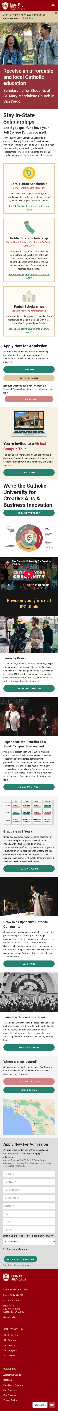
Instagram (12, 1350)
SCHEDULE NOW (29, 399)
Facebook (12, 1340)
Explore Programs (29, 378)
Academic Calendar (12, 1375)
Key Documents (10, 1395)
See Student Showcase (29, 688)
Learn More (29, 963)
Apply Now (29, 369)
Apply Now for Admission (20, 1259)
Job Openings (10, 1390)
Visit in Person (29, 1090)
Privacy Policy (10, 1400)
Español (52, 27)
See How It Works (29, 868)
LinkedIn (11, 1355)
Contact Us (12, 1335)
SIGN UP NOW (28, 472)
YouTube (11, 1345)
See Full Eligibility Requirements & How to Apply (29, 208)
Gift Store (7, 1380)
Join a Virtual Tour (29, 787)
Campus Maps (10, 1317)
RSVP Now (28, 18)
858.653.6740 (16, 1295)
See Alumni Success (29, 1047)
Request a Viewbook (29, 512)
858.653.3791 (14, 1300)
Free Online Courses (13, 1385)
